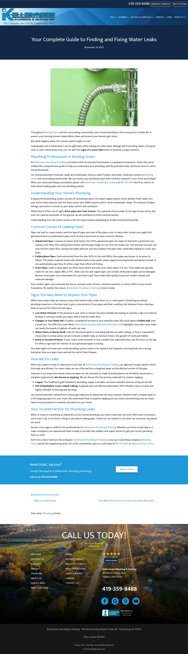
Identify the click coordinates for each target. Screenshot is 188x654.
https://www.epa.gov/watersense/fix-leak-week (98, 325)
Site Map (89, 645)
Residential (37, 559)
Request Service (75, 559)
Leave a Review (74, 574)
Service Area (38, 583)
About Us (36, 578)
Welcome (36, 554)
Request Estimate (76, 564)
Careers (70, 578)
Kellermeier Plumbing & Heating (50, 162)
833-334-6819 (126, 182)
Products (178, 17)
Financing (36, 574)
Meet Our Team (39, 588)
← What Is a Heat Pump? (43, 501)
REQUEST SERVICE (160, 4)
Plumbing (122, 17)
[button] (116, 17)
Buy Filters (179, 4)
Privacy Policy (79, 645)
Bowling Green (51, 132)
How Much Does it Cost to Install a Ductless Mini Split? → (128, 501)
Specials (35, 569)
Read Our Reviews (76, 569)
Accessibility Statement (104, 645)
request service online (143, 444)
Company (159, 17)
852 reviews (114, 556)
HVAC (112, 17)
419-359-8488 (138, 4)
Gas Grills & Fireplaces (141, 17)
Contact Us (72, 583)
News (169, 17)
